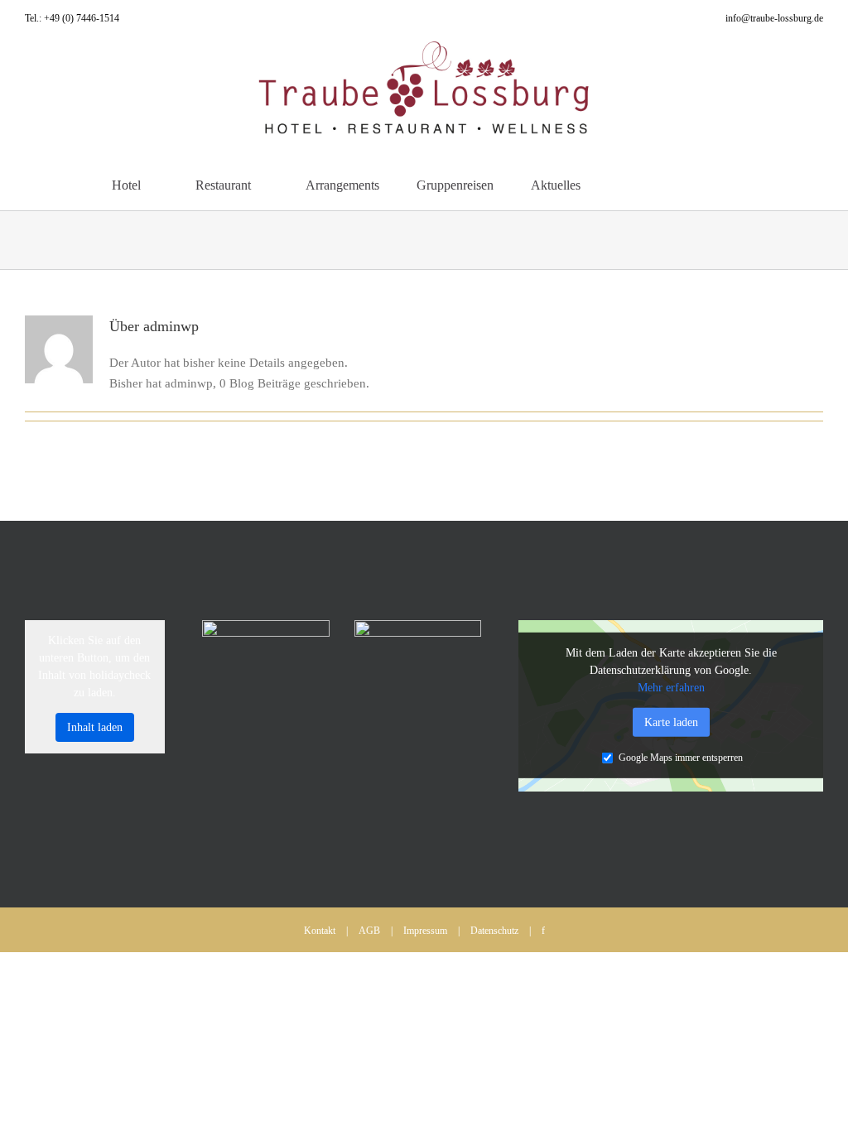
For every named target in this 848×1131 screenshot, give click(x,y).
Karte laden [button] (671, 722)
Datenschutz (494, 930)
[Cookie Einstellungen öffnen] (36, 1110)
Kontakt (319, 930)
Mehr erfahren (671, 687)
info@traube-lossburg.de (774, 18)
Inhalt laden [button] (95, 727)
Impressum (425, 930)
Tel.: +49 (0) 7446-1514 (72, 18)
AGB (369, 930)
